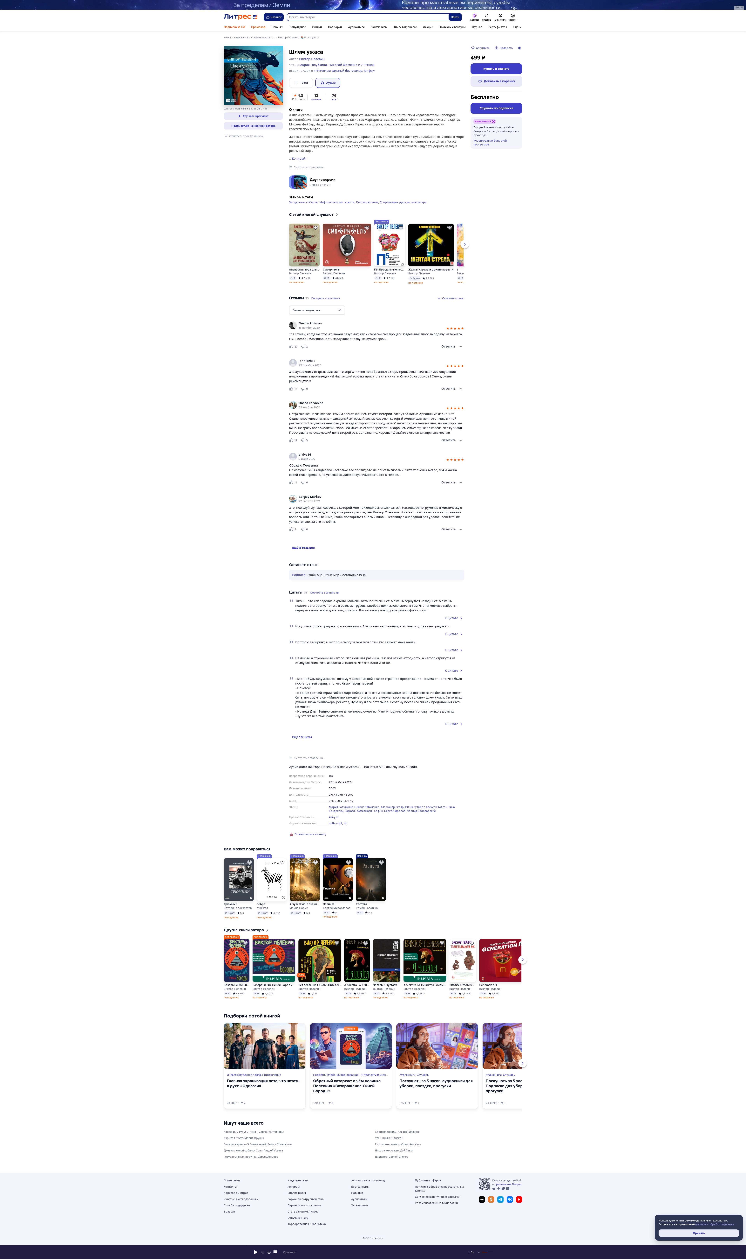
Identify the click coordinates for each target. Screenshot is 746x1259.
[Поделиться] (520, 48)
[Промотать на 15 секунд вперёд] (269, 1252)
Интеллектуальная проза (244, 1075)
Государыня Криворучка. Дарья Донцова (251, 1156)
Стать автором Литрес (303, 1211)
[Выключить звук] (479, 1252)
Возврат (229, 1211)
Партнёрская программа (305, 1205)
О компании (232, 1180)
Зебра (261, 904)
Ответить (448, 346)
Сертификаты (497, 27)
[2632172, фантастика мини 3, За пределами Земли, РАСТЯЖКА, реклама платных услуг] (373, 5)
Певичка (329, 904)
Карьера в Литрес (236, 1193)
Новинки (277, 27)
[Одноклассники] (491, 1199)
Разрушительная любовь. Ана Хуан (398, 1144)
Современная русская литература (403, 202)
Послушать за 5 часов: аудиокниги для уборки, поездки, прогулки (436, 1083)
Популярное (297, 27)
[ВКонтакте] (510, 1199)
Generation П (488, 985)
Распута (361, 904)
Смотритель (331, 269)
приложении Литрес (508, 1184)
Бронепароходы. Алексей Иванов (397, 1132)
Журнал (477, 27)
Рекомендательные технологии (436, 1203)
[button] (298, 97)
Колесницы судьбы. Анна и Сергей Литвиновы (254, 1132)
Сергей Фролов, (395, 811)
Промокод (258, 27)
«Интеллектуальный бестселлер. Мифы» (344, 71)
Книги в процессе (405, 27)
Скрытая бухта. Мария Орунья (244, 1138)
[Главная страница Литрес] (240, 17)
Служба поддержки (237, 1205)
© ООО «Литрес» (373, 1238)
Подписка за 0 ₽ (234, 27)
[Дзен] (482, 1199)
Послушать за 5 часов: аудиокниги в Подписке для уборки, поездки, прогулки (520, 1086)
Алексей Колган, (437, 807)
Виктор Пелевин (300, 273)
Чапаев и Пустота (385, 985)
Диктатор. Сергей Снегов (391, 1156)
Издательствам (298, 1180)
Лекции (428, 27)
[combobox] (367, 17)
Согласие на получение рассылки (437, 1197)
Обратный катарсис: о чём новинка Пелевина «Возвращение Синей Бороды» (347, 1086)
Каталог (276, 17)
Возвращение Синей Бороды (236, 985)
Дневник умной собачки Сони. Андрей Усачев (253, 1150)
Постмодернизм (367, 202)
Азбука (334, 817)
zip (345, 823)
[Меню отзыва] (460, 346)
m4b (332, 823)
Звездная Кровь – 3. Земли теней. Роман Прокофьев (258, 1144)
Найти (455, 17)
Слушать (423, 1075)
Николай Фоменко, (367, 807)
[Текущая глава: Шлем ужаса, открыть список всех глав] (275, 1251)
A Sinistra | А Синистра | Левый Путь (357, 985)
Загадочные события (303, 202)
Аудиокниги (356, 27)
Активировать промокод (368, 1180)
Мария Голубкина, (341, 807)
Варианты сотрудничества (306, 1199)
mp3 (339, 823)
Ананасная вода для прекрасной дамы (304, 269)
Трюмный (230, 904)
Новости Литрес (324, 1075)
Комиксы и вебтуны (452, 27)
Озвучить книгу (298, 1218)
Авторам (294, 1186)
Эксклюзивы (379, 27)
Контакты (230, 1186)
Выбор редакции (347, 1075)
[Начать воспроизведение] (256, 1252)
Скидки (317, 27)
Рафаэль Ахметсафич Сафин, (364, 811)
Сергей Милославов (336, 908)
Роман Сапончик (367, 908)
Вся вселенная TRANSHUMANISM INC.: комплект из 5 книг (319, 985)
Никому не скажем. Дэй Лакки (394, 1150)
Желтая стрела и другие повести (431, 269)
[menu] (317, 310)
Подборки (335, 27)
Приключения (271, 1075)
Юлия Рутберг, (415, 807)
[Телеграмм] (500, 1199)
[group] (376, 325)
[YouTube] (519, 1199)
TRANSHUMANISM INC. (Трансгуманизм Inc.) (462, 985)
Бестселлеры (360, 1186)
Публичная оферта (428, 1180)
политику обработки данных (714, 1224)
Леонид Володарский (421, 811)
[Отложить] (315, 228)
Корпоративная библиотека (307, 1224)
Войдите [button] (298, 575)
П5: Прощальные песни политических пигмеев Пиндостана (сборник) (389, 269)
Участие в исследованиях (241, 1199)
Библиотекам (297, 1193)
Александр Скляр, (393, 807)
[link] (371, 323)
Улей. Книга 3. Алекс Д (389, 1138)
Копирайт (299, 159)
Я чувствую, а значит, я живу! (305, 904)
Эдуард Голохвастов (238, 908)
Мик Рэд (262, 908)
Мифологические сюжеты (337, 202)
